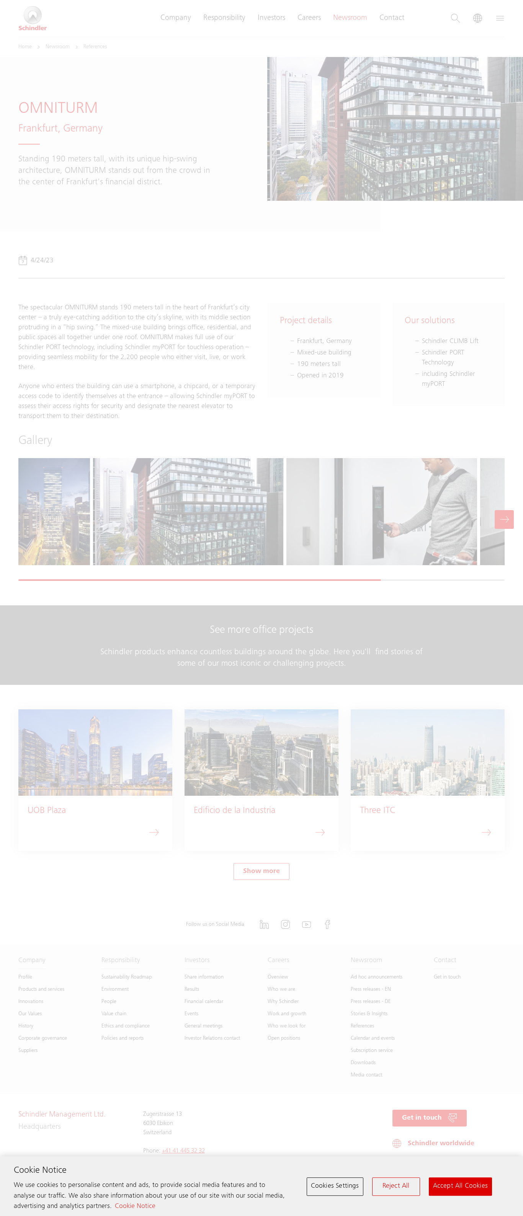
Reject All (396, 1186)
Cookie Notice (135, 1206)
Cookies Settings (335, 1186)
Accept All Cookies (460, 1186)
